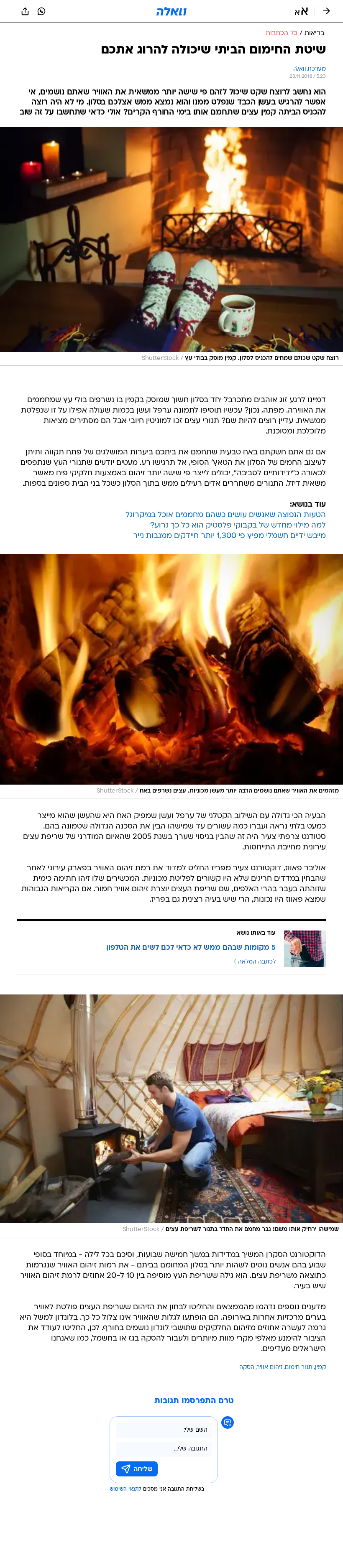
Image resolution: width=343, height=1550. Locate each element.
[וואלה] (171, 11)
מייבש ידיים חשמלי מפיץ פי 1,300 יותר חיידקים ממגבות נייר (229, 536)
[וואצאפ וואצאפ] (41, 11)
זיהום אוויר (269, 1367)
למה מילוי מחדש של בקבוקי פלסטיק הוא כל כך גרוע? (238, 526)
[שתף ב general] (25, 11)
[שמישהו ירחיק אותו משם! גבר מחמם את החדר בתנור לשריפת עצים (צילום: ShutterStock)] (171, 1115)
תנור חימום (298, 1367)
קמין (320, 1367)
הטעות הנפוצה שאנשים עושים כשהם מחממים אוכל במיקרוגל (225, 515)
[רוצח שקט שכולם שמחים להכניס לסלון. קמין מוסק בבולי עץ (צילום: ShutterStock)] (171, 246)
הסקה (246, 1367)
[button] (301, 11)
